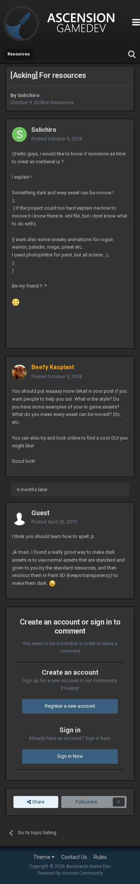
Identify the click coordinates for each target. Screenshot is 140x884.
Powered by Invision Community (70, 873)
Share (37, 802)
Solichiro (28, 95)
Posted (56, 139)
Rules (100, 857)
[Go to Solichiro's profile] (19, 134)
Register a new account (70, 706)
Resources (62, 102)
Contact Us (74, 857)
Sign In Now (70, 756)
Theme (42, 857)
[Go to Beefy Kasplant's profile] (19, 372)
